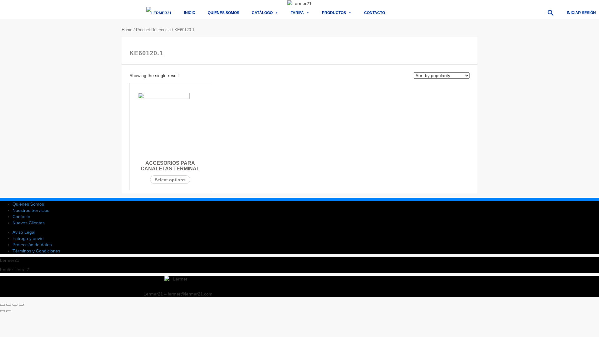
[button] (551, 13)
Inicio (189, 13)
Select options (170, 179)
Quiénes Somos (28, 204)
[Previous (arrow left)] (2, 311)
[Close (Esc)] (2, 305)
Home (127, 29)
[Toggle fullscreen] (14, 305)
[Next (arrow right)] (8, 311)
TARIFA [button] (297, 13)
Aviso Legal (23, 232)
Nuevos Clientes (28, 222)
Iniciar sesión (581, 13)
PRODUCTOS (334, 13)
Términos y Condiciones (36, 250)
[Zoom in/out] (21, 305)
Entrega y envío (28, 238)
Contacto (374, 13)
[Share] (8, 305)
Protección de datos (32, 244)
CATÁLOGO (262, 13)
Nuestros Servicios (30, 210)
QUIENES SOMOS (223, 13)
